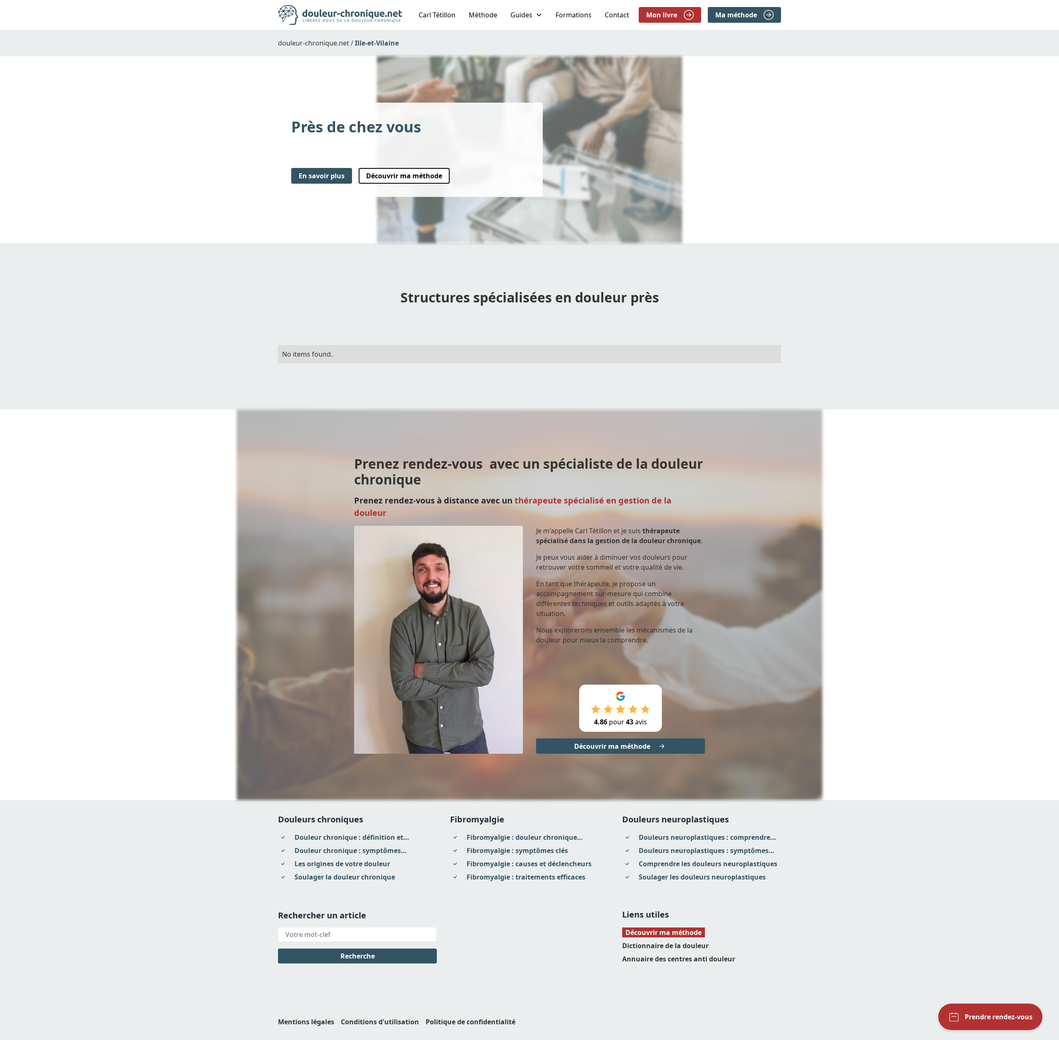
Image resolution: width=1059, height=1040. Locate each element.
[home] (340, 15)
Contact (617, 14)
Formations (574, 14)
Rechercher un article (322, 915)
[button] (526, 15)
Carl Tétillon (437, 14)
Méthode (483, 14)
